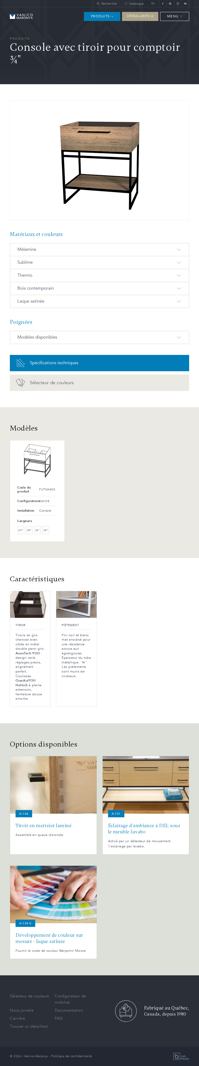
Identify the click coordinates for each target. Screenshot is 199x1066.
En (153, 3)
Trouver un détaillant (29, 1026)
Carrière (17, 1018)
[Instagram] (177, 3)
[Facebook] (162, 3)
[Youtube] (185, 3)
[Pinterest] (170, 3)
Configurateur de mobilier (70, 999)
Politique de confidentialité (71, 1056)
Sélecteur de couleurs (29, 996)
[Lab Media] (181, 1056)
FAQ (59, 1018)
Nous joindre (21, 1010)
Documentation (69, 1010)
